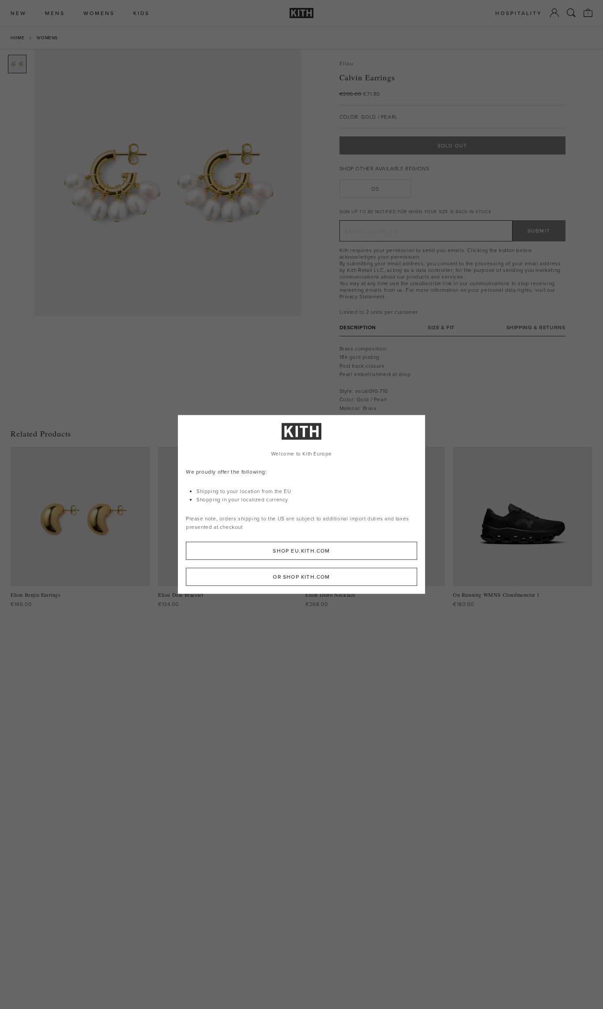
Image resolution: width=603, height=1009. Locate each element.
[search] (571, 12)
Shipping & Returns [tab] (535, 327)
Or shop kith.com (301, 577)
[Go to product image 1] (17, 64)
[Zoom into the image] (168, 182)
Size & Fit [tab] (441, 327)
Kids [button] (141, 13)
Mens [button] (55, 13)
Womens (47, 37)
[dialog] (301, 504)
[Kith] (301, 13)
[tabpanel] (452, 378)
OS (375, 188)
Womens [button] (99, 13)
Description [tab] (358, 327)
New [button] (18, 13)
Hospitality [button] (518, 13)
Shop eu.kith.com (301, 551)
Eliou (346, 63)
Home (17, 37)
